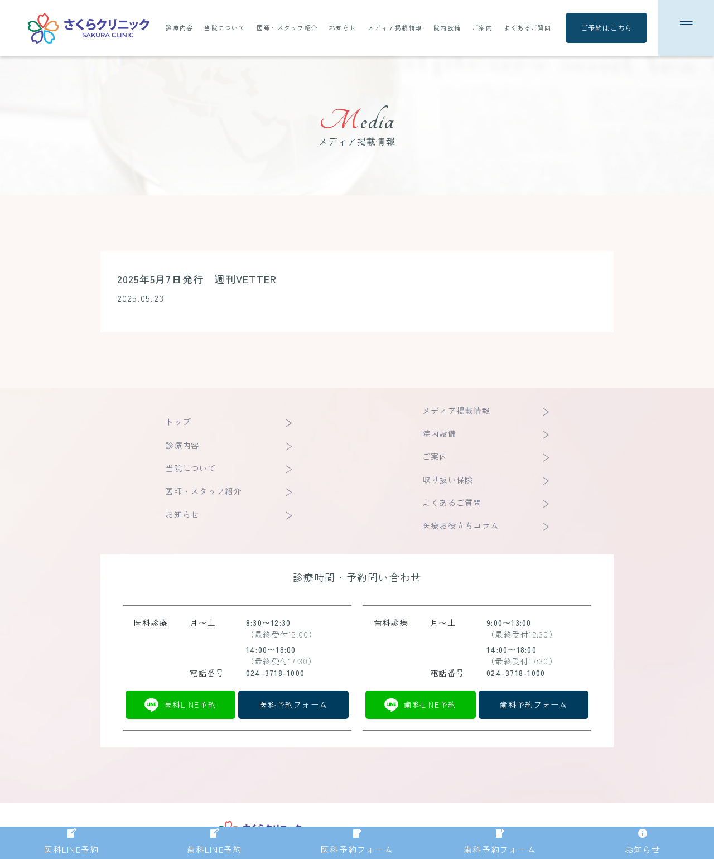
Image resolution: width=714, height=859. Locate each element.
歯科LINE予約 (430, 704)
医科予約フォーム (293, 704)
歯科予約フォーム (534, 704)
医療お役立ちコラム (460, 525)
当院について (224, 27)
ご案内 (482, 27)
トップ (178, 421)
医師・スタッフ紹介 (287, 27)
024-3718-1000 (275, 672)
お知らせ (342, 27)
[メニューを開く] (686, 28)
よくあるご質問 (528, 27)
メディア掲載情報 (395, 27)
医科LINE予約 (190, 704)
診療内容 (179, 27)
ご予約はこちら (607, 28)
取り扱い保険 (447, 479)
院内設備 (447, 27)
